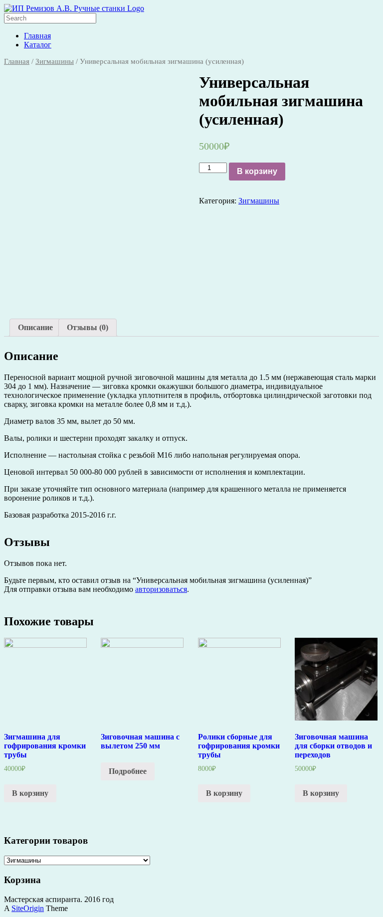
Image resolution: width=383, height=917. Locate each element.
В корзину (257, 171)
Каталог (37, 44)
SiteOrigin (27, 908)
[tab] (35, 328)
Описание (35, 327)
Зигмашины (54, 61)
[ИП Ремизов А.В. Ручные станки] (74, 8)
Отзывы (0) (87, 327)
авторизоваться (161, 589)
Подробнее (128, 771)
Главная (37, 35)
